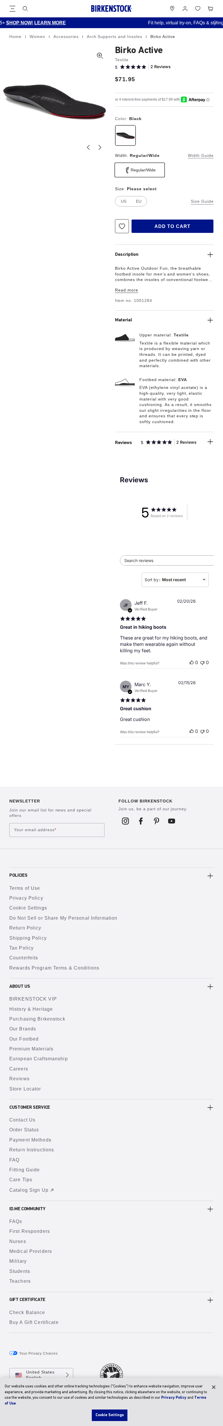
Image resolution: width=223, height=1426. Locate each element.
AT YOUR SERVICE (180, 22)
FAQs (15, 1221)
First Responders (29, 1231)
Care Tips (20, 1179)
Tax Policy (21, 947)
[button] (7, 22)
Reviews (19, 1078)
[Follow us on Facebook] (141, 821)
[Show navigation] (12, 8)
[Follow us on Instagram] (125, 821)
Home (16, 36)
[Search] (25, 8)
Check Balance (27, 1312)
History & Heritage (31, 1009)
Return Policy (25, 927)
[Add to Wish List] (122, 226)
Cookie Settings (28, 907)
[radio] (125, 135)
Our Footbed (24, 1039)
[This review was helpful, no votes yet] (192, 662)
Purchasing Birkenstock (37, 1018)
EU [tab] (138, 201)
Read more (126, 290)
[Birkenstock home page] (111, 8)
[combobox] (175, 579)
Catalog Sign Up (28, 1190)
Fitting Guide (24, 1169)
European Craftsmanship (38, 1058)
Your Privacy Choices (38, 1353)
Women (38, 36)
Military (18, 1261)
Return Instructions (31, 1149)
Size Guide (202, 201)
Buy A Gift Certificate (34, 1322)
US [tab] (123, 201)
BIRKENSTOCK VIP (33, 998)
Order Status (24, 1129)
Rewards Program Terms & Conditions (54, 967)
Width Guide (201, 155)
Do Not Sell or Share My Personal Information (63, 918)
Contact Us (22, 1119)
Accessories (66, 36)
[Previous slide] (88, 147)
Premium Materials (31, 1048)
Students (19, 1271)
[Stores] (172, 8)
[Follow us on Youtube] (172, 821)
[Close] (213, 1387)
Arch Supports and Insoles (115, 36)
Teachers (20, 1281)
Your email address (35, 829)
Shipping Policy (28, 938)
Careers (18, 1068)
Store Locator (25, 1088)
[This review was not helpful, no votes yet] (202, 662)
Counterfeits (23, 957)
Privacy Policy (26, 898)
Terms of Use (24, 888)
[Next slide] (100, 147)
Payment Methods (30, 1139)
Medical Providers (30, 1251)
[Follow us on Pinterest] (156, 821)
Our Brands (22, 1028)
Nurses (17, 1241)
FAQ (14, 1159)
